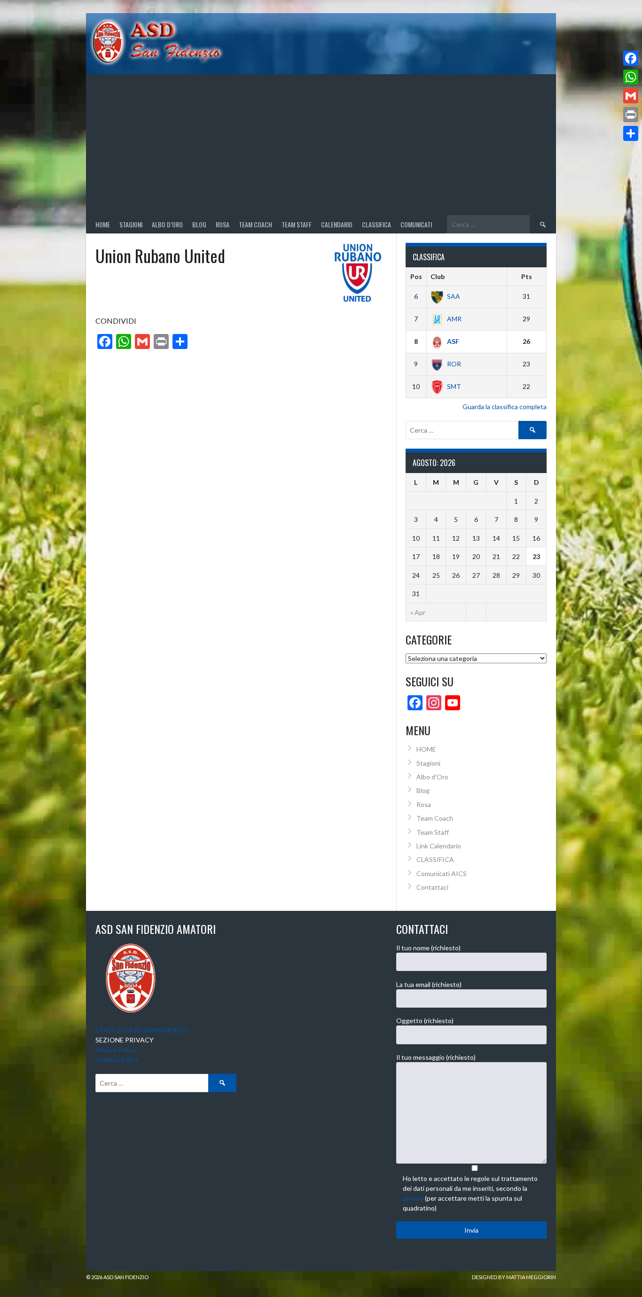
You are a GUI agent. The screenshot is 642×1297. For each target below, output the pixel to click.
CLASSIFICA (376, 224)
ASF (453, 341)
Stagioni (428, 763)
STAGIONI (130, 224)
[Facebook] (630, 58)
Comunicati (416, 224)
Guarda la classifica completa (504, 407)
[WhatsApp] (630, 77)
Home (102, 224)
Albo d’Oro (167, 224)
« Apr (417, 612)
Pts (526, 276)
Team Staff (297, 224)
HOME (426, 749)
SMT (454, 386)
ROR (454, 364)
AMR (454, 319)
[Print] (630, 114)
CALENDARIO (336, 224)
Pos (416, 276)
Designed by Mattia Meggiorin (514, 1277)
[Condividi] (630, 133)
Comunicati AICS (441, 874)
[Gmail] (630, 95)
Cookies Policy (116, 1060)
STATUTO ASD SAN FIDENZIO (141, 1030)
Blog (199, 224)
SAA (453, 296)
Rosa (222, 224)
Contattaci (432, 887)
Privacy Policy (115, 1050)
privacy (413, 1198)
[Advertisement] (321, 144)
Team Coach (255, 224)
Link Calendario (438, 846)
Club (438, 276)
